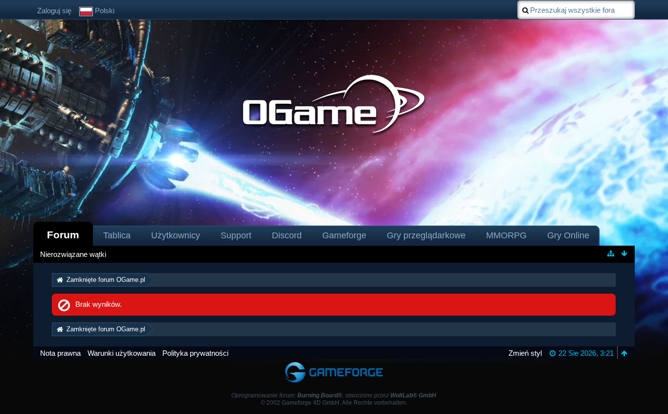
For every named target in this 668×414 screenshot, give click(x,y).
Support (236, 235)
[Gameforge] (334, 364)
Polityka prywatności (195, 353)
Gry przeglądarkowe (426, 235)
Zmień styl (525, 353)
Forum (63, 234)
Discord (287, 235)
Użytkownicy (175, 235)
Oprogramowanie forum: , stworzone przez (333, 395)
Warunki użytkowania (122, 353)
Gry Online (568, 235)
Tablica (117, 235)
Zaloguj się (54, 10)
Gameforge (344, 235)
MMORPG (506, 235)
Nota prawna (60, 353)
